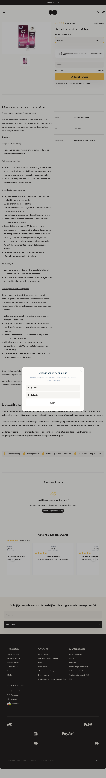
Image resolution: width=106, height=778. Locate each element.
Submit (53, 403)
